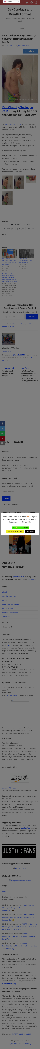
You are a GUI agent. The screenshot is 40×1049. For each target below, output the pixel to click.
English (9, 1)
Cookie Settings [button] (29, 531)
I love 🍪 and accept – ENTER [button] (20, 528)
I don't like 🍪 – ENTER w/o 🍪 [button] (15, 531)
